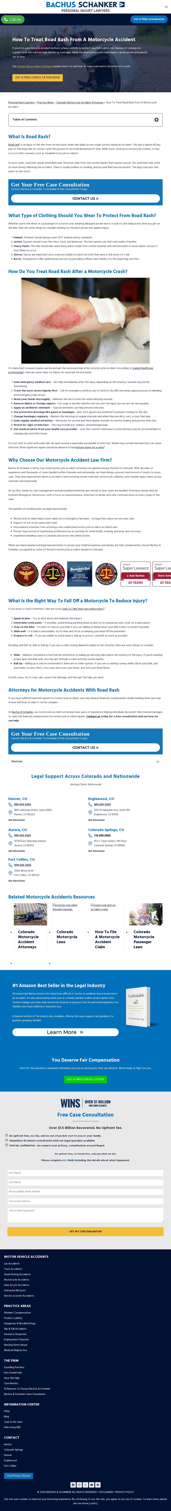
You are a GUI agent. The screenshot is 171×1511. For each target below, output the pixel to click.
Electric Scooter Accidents (19, 1296)
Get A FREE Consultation (149, 19)
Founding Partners (14, 1367)
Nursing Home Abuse (15, 1345)
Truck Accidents (13, 1269)
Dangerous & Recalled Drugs (20, 1324)
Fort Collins (10, 1466)
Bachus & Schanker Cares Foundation (24, 1394)
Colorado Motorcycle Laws (67, 937)
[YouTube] (91, 1485)
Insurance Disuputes (15, 1334)
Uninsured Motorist (15, 1290)
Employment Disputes (16, 1340)
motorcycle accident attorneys (34, 66)
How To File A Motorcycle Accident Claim (107, 940)
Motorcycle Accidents (16, 1280)
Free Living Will (12, 1427)
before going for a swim (90, 447)
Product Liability (13, 1318)
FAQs (7, 1411)
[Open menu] (166, 6)
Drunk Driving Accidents (17, 1274)
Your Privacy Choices (18, 1476)
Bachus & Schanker (22, 712)
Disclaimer (106, 1492)
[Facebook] (73, 1485)
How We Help (12, 1378)
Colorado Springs (13, 1450)
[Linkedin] (98, 1485)
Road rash (13, 145)
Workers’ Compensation (17, 1313)
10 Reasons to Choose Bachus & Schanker (27, 1389)
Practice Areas (45, 102)
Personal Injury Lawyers (21, 102)
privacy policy (90, 1503)
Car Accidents (12, 1264)
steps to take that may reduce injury (82, 609)
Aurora (8, 1444)
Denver (8, 1455)
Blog (6, 1417)
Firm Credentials (13, 1373)
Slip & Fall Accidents (15, 1329)
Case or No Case (13, 1422)
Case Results (11, 1383)
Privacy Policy (124, 1492)
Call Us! (15, 20)
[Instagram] (79, 1485)
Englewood (10, 1460)
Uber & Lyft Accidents (16, 1285)
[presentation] (30, 914)
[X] (85, 1485)
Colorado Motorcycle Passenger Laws (144, 940)
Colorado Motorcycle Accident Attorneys (79, 102)
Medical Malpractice (15, 1350)
